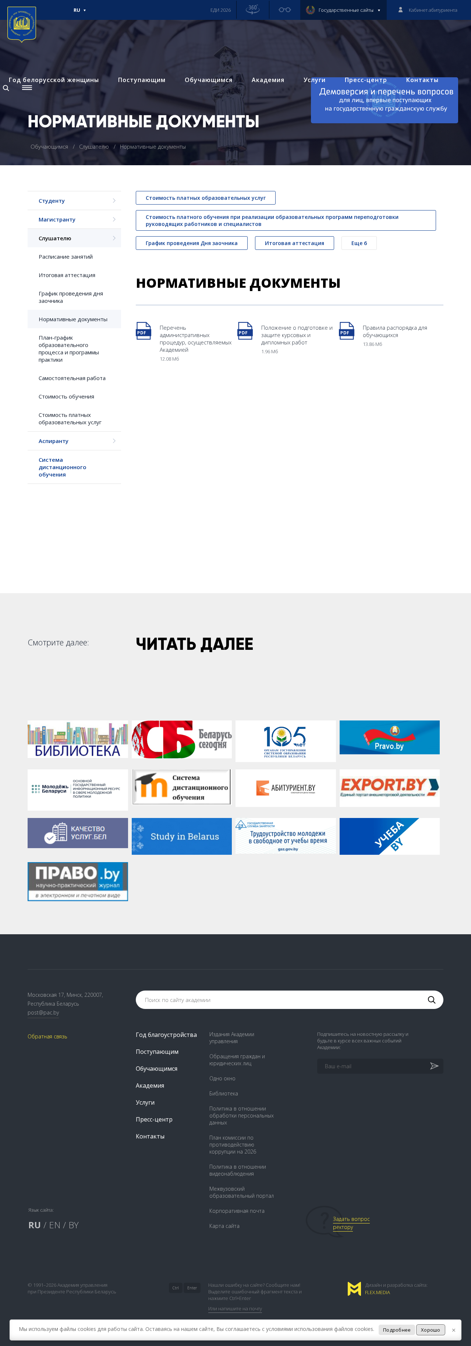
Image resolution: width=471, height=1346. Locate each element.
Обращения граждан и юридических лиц (237, 1060)
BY (73, 1225)
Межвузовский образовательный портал (241, 1192)
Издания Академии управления (231, 1038)
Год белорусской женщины (54, 80)
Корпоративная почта (237, 1210)
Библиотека (223, 1093)
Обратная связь (47, 1036)
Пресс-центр (366, 80)
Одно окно (222, 1078)
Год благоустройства (166, 1035)
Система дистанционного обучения (62, 467)
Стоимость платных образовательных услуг (70, 418)
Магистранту (57, 219)
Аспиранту (53, 440)
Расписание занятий (66, 256)
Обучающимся (209, 80)
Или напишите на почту (235, 1308)
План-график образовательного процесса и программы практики (69, 348)
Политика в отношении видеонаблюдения (237, 1170)
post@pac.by (43, 1012)
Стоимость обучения (66, 396)
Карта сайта (224, 1225)
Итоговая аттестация (67, 275)
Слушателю (94, 146)
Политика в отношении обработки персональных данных (241, 1115)
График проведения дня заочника (71, 297)
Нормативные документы (73, 319)
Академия (268, 80)
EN (54, 1225)
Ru (77, 13)
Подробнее (397, 1329)
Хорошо (430, 1329)
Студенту (52, 200)
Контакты (422, 80)
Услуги (315, 80)
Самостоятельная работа (72, 378)
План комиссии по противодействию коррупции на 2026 (232, 1144)
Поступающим (142, 80)
